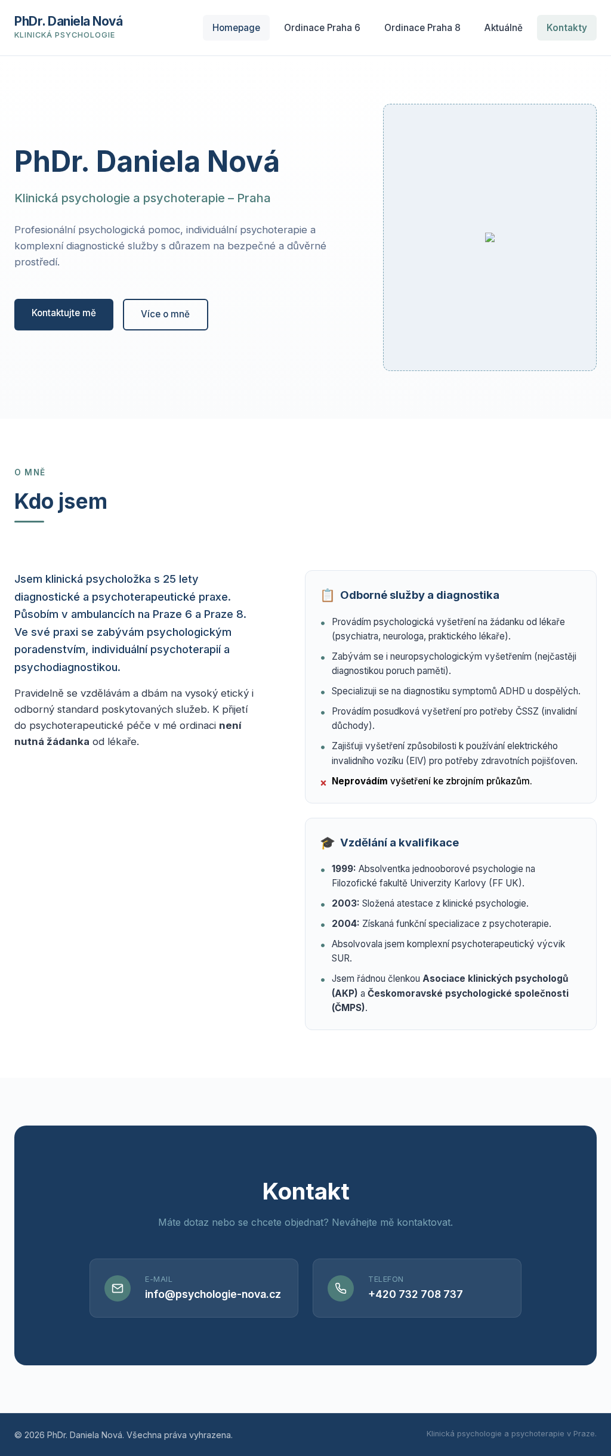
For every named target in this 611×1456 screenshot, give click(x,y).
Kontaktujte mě (64, 313)
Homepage (236, 27)
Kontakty (567, 27)
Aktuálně (504, 27)
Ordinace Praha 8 (422, 27)
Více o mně (165, 314)
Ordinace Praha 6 (322, 27)
